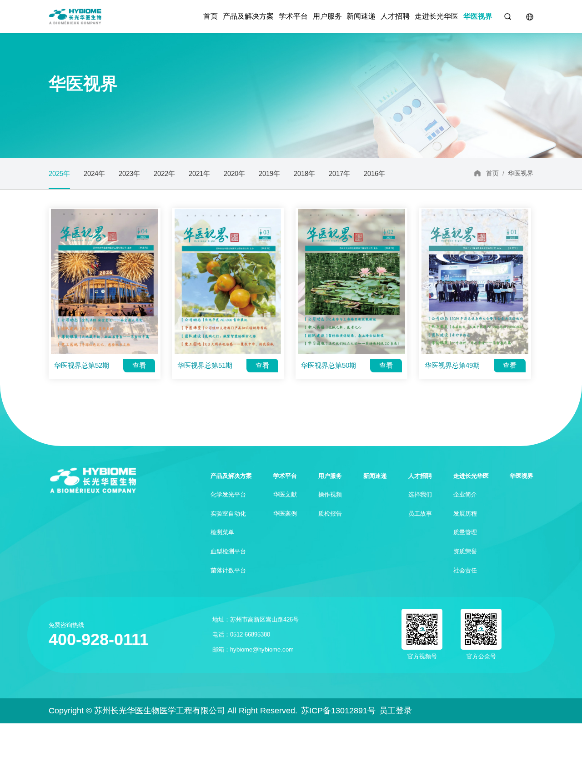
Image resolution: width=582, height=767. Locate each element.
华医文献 (285, 494)
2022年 (164, 173)
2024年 (94, 173)
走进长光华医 (436, 16)
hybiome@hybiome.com (262, 649)
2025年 (59, 173)
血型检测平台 (228, 551)
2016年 (374, 173)
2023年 (129, 173)
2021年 (199, 173)
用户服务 (327, 16)
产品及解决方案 (248, 16)
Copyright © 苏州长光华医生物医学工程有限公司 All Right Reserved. (173, 710)
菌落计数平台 (228, 570)
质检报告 (330, 513)
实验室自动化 (228, 513)
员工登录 (395, 710)
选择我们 (420, 494)
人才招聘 (395, 16)
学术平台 (293, 16)
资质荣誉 (465, 551)
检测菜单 (222, 532)
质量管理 (465, 532)
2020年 (234, 173)
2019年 (269, 173)
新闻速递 (361, 16)
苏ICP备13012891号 (338, 710)
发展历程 (465, 513)
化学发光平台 (228, 494)
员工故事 (420, 513)
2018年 (304, 173)
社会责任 (465, 570)
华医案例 (285, 513)
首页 (210, 16)
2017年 (339, 173)
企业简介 (465, 494)
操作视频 (330, 494)
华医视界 (477, 16)
